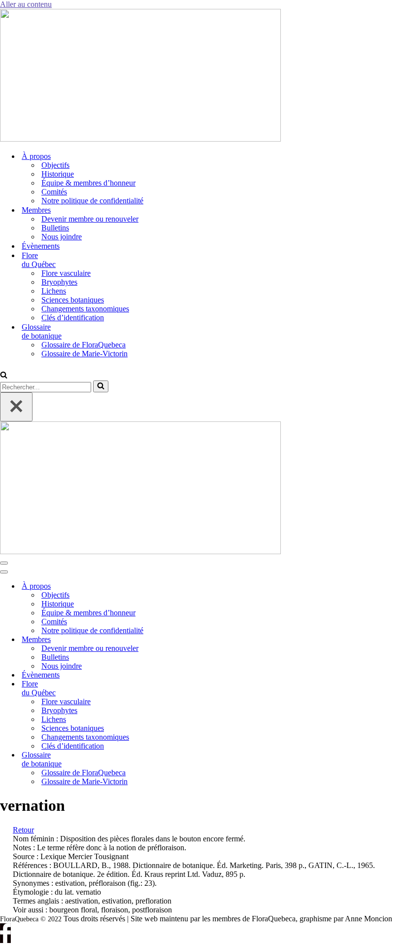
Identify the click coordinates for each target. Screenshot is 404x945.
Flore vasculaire (66, 273)
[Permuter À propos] (167, 586)
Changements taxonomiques (85, 308)
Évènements (41, 246)
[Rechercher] (3, 376)
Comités (54, 192)
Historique (57, 174)
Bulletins (55, 228)
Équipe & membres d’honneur (88, 183)
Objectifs (55, 165)
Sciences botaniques (72, 300)
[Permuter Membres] (167, 640)
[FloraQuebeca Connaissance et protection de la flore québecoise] (140, 139)
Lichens (53, 291)
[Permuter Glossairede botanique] (167, 760)
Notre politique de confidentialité (92, 200)
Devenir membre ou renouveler (89, 219)
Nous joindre (61, 236)
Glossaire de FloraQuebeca (83, 344)
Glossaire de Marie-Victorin (84, 353)
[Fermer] (16, 406)
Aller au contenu (26, 4)
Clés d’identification (72, 317)
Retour (23, 830)
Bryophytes (59, 282)
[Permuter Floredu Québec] (167, 688)
